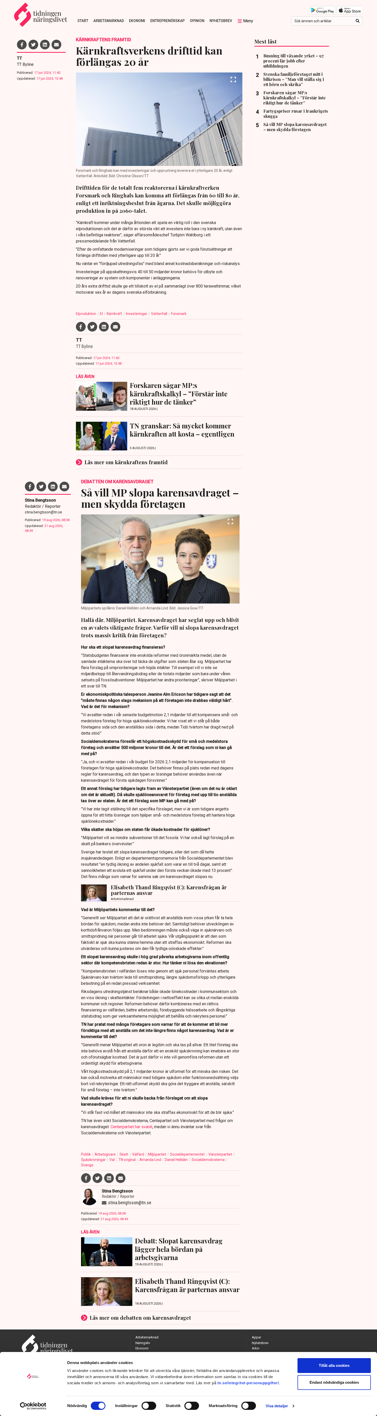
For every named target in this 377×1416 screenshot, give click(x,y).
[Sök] (358, 21)
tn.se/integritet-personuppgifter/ (248, 1383)
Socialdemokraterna (208, 1160)
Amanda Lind (151, 1160)
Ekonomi (137, 21)
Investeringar (137, 314)
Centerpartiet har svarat (131, 1126)
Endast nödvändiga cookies (334, 1382)
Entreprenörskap (167, 21)
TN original (127, 1160)
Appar (256, 1337)
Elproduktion (86, 314)
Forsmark (178, 314)
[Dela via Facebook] (22, 44)
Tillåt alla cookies (334, 1365)
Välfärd (138, 1154)
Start (82, 21)
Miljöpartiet (157, 1154)
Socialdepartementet (187, 1154)
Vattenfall (159, 314)
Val (112, 1160)
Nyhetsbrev (221, 21)
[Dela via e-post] (56, 44)
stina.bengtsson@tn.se (43, 512)
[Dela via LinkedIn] (45, 44)
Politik (86, 1154)
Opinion (197, 21)
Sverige (87, 1165)
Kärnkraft (115, 314)
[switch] (149, 1406)
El (102, 314)
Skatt (124, 1154)
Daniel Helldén (176, 1160)
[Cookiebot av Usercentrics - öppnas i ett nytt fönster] (33, 1406)
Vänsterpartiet (221, 1154)
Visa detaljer (277, 1406)
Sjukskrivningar (93, 1160)
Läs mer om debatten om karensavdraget (140, 1317)
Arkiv (255, 1348)
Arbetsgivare (105, 1154)
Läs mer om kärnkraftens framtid (126, 462)
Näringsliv (142, 1343)
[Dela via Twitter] (33, 44)
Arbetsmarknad (108, 21)
